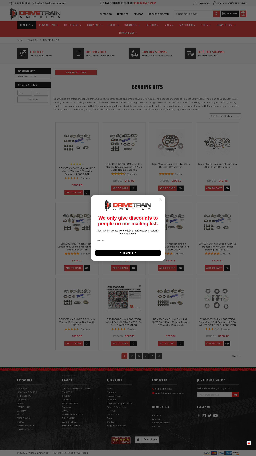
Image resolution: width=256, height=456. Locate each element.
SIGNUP (128, 253)
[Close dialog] (161, 199)
